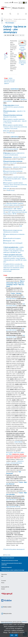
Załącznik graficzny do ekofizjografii (13, 243)
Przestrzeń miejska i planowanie (11, 205)
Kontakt (3, 588)
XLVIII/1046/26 (15, 89)
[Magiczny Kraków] (14, 601)
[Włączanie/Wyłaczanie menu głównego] (2, 14)
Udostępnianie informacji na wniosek (9, 560)
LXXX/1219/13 (14, 136)
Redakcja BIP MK (5, 587)
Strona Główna (8, 19)
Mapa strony (4, 574)
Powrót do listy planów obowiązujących (14, 549)
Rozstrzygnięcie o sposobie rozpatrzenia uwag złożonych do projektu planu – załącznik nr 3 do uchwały (14, 121)
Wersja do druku (7, 613)
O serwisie (3, 580)
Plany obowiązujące (9, 22)
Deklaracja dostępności (6, 567)
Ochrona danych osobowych (7, 557)
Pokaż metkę (7, 555)
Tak (12, 635)
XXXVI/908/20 (18, 442)
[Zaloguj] (26, 14)
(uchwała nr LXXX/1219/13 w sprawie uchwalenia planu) (13, 107)
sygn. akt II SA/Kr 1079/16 (13, 506)
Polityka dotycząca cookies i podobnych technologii (12, 570)
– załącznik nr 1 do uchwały (15, 157)
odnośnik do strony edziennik (10, 149)
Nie (16, 635)
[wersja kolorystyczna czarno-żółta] (24, 3)
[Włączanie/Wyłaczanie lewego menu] (2, 20)
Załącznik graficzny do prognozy (12, 238)
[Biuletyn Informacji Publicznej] (14, 594)
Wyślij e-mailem (7, 606)
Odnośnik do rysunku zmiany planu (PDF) (22, 48)
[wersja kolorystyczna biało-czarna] (22, 3)
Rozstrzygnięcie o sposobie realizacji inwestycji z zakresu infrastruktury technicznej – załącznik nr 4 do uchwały (15, 127)
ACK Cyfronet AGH (8, 622)
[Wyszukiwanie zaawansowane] (10, 14)
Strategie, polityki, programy (20, 19)
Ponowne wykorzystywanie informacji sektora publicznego (11, 564)
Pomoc (2, 582)
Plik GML (6, 131)
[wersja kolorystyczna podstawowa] (19, 3)
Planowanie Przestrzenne (10, 21)
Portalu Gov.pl (10, 132)
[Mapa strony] (18, 14)
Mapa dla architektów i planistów (14, 203)
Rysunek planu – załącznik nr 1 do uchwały (15, 167)
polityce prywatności (18, 630)
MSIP (20, 226)
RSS (2, 576)
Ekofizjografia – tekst (9, 240)
